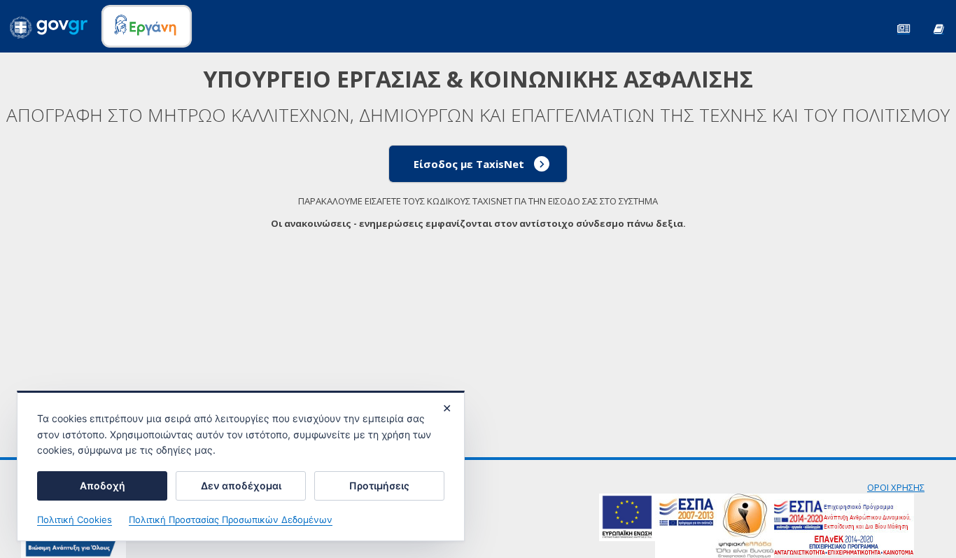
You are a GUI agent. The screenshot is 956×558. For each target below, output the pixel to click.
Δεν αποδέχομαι (241, 485)
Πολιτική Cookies (74, 519)
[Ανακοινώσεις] (903, 27)
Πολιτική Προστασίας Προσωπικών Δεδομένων (230, 519)
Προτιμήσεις (379, 485)
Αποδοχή (102, 485)
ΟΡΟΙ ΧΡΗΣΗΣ (896, 487)
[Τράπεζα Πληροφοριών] (938, 27)
